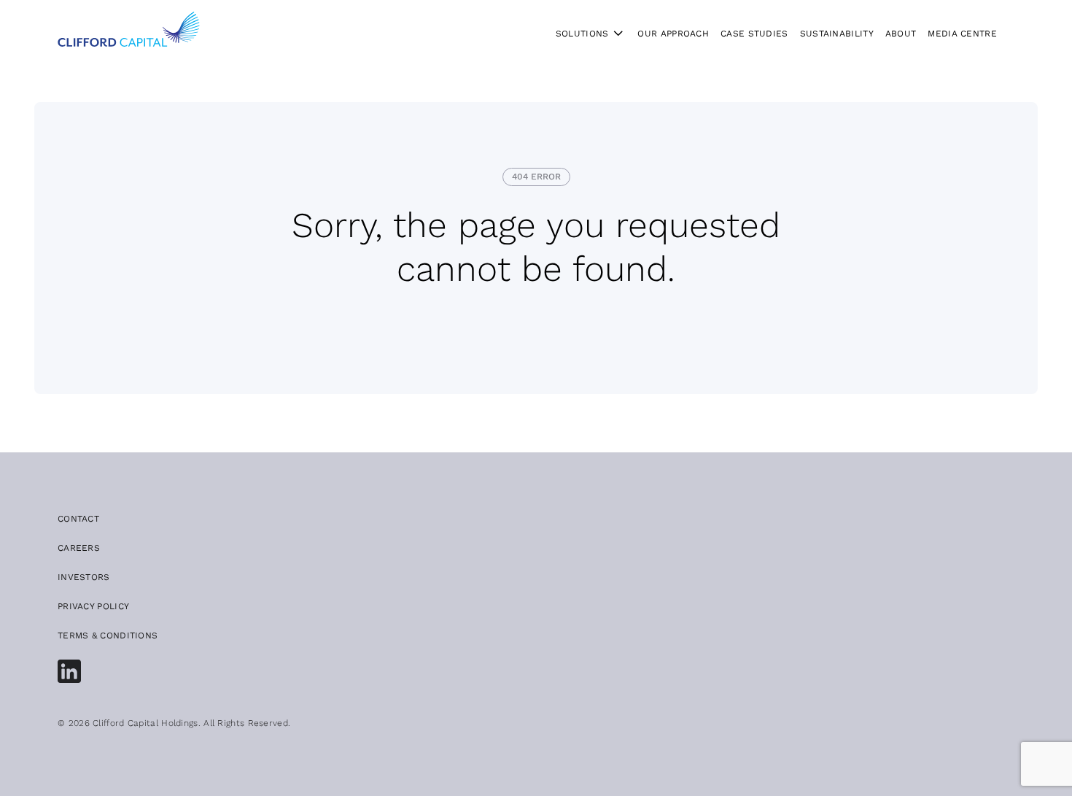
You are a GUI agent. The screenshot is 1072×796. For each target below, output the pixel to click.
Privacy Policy (93, 606)
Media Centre (962, 33)
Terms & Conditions (108, 635)
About (901, 33)
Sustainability (837, 33)
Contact (78, 519)
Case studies (754, 33)
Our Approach (673, 33)
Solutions (582, 33)
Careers (79, 548)
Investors (84, 577)
